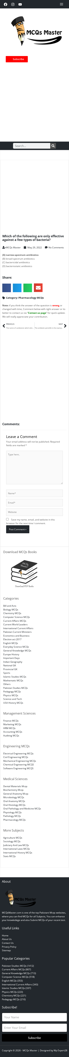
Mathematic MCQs (13, 680)
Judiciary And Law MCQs (16, 845)
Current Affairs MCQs (14, 620)
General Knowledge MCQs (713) (19, 973)
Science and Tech (12, 698)
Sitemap (6, 950)
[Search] (53, 146)
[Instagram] (13, 4)
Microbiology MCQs (13, 797)
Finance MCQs (11, 720)
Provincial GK (10, 669)
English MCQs (10, 643)
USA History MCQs (13, 702)
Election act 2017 (12, 639)
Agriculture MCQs (12, 837)
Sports (6, 672)
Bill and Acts (9, 605)
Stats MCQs (9, 856)
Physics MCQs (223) (12, 991)
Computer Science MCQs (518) (18, 976)
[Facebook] (5, 4)
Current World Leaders (15, 624)
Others (7, 684)
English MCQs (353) (12, 980)
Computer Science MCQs (16, 616)
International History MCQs (17, 852)
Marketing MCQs (12, 724)
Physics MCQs (10, 695)
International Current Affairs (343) (20, 984)
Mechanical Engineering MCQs (19, 760)
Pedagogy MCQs (12, 691)
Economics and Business (16, 635)
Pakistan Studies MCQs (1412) (18, 965)
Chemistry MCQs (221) (14, 995)
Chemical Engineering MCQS (18, 764)
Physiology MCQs (12, 812)
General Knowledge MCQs (17, 650)
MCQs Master (30, 1050)
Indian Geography (12, 661)
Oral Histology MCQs (14, 804)
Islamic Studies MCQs (14, 676)
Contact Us (8, 942)
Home (5, 935)
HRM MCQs (9, 728)
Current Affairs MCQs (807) (16, 969)
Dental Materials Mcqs (15, 786)
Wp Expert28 (60, 1050)
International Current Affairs (18, 628)
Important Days (11, 657)
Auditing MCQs (11, 735)
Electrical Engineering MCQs (18, 753)
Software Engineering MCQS (18, 768)
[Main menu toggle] (61, 4)
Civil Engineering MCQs (15, 757)
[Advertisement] (34, 100)
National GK (9, 665)
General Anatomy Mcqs (15, 793)
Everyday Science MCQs (16, 646)
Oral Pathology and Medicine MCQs (22, 808)
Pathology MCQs (12, 815)
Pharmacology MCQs (31, 297)
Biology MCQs (10, 609)
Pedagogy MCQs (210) (14, 999)
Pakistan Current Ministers (17, 631)
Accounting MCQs (12, 731)
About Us (7, 939)
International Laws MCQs (16, 848)
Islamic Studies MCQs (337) (16, 988)
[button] (6, 288)
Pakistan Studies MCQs (15, 687)
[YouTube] (20, 4)
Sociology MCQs (12, 841)
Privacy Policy (9, 946)
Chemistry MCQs (12, 613)
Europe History (11, 654)
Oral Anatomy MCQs (14, 801)
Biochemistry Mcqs (13, 789)
